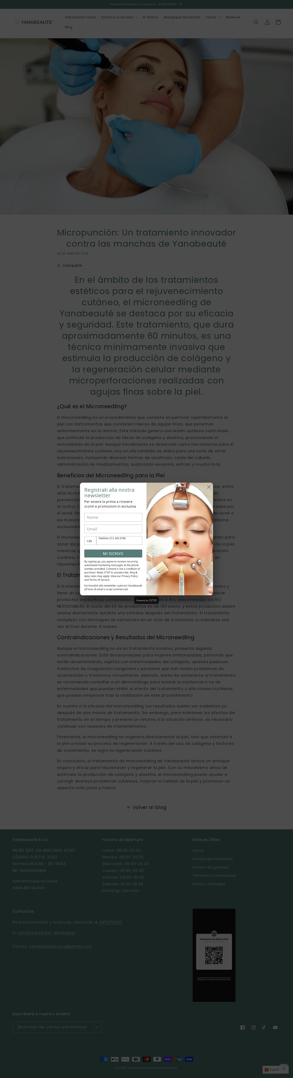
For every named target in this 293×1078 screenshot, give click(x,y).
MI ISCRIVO (113, 553)
